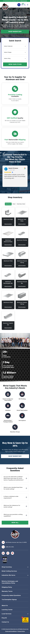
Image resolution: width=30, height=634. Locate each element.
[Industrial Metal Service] (5, 7)
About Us (5, 605)
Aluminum (8, 204)
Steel (14, 204)
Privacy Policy (21, 631)
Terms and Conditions (11, 631)
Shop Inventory (15, 31)
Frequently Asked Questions (11, 595)
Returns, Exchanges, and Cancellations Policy (10, 582)
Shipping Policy (7, 587)
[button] (25, 619)
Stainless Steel (21, 204)
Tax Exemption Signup (9, 599)
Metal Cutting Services (9, 571)
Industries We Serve (8, 575)
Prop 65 (4, 618)
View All (15, 522)
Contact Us (5, 622)
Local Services (6, 613)
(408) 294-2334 (24, 0)
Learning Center (7, 609)
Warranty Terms (7, 591)
